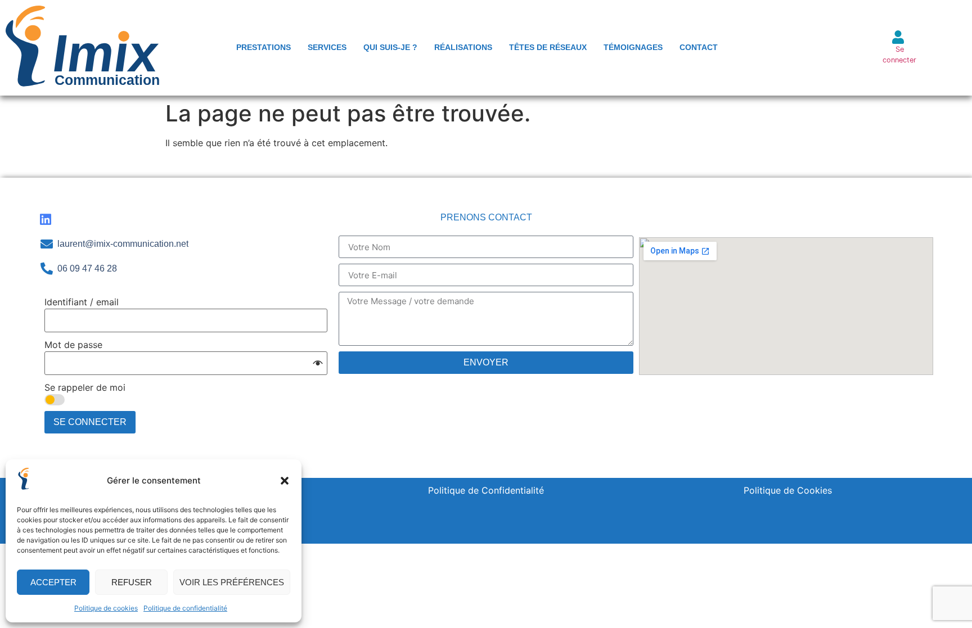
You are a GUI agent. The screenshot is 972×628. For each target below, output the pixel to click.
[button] (284, 480)
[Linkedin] (45, 219)
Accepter (53, 582)
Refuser (131, 582)
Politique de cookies (106, 608)
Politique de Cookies (788, 490)
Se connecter (90, 422)
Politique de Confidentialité (486, 490)
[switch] (54, 399)
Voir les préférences (231, 582)
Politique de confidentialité (185, 608)
